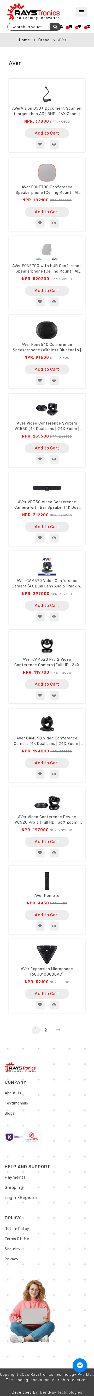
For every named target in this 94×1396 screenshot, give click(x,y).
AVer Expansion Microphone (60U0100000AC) (47, 972)
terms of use (17, 1239)
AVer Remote (47, 896)
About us (13, 1093)
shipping (14, 1187)
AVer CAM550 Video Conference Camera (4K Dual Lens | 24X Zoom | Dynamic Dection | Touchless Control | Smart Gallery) (47, 741)
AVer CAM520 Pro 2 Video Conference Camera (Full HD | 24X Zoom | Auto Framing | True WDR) (47, 662)
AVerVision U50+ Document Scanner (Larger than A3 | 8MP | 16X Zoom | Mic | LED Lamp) (47, 111)
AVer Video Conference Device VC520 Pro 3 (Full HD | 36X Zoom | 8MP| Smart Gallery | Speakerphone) (47, 820)
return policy (17, 1229)
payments (15, 1177)
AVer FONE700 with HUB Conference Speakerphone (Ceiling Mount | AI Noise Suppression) (47, 269)
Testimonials (16, 1103)
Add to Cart (47, 133)
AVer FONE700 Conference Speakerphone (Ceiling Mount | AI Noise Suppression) (47, 190)
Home (24, 40)
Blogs (10, 1113)
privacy (12, 1259)
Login (10, 1197)
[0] (70, 26)
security (12, 1249)
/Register (27, 1197)
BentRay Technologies (61, 1392)
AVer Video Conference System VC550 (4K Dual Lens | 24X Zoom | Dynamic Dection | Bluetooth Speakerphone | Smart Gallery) (47, 426)
